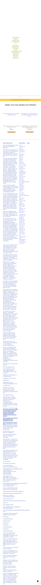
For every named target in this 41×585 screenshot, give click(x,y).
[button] (20, 97)
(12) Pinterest (6, 516)
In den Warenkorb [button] (11, 132)
